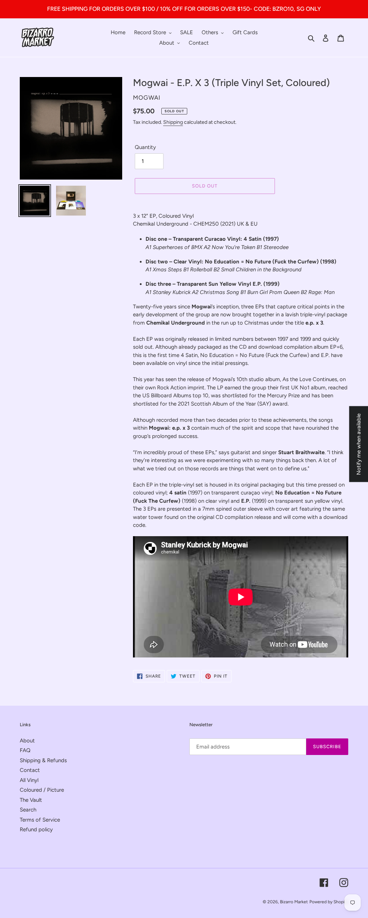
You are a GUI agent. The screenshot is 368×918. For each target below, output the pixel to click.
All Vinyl (29, 780)
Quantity (145, 147)
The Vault (31, 800)
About (27, 740)
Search (28, 809)
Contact (30, 770)
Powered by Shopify (328, 901)
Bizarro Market (294, 901)
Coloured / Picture (42, 790)
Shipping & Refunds (43, 760)
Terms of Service (40, 820)
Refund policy (36, 829)
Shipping (173, 122)
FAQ (25, 750)
